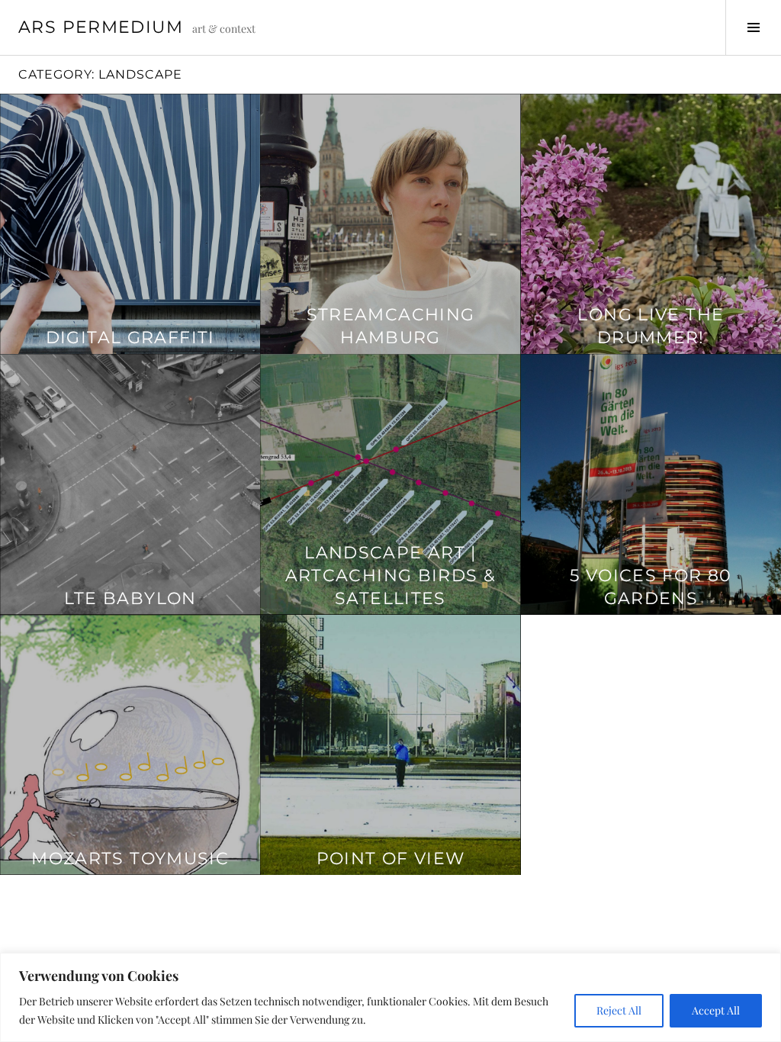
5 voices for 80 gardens (651, 587)
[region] (390, 997)
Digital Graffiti (130, 337)
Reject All (618, 1010)
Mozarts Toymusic (130, 858)
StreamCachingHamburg (391, 326)
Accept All (716, 1010)
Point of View (391, 858)
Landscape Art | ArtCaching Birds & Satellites (391, 575)
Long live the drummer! (650, 326)
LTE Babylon (130, 598)
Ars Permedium (100, 27)
